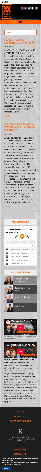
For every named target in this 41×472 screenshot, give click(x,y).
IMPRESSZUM (20, 449)
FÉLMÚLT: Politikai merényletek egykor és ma (19, 41)
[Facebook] (22, 8)
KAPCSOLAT (20, 411)
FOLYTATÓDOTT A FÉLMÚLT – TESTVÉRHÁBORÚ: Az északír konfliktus (19, 127)
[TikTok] (36, 8)
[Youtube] (25, 8)
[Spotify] (32, 8)
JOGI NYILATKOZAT (20, 454)
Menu (6, 2)
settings (18, 464)
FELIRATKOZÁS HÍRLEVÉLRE (20, 421)
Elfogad (6, 468)
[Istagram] (29, 8)
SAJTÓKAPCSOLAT (20, 416)
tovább (7, 115)
